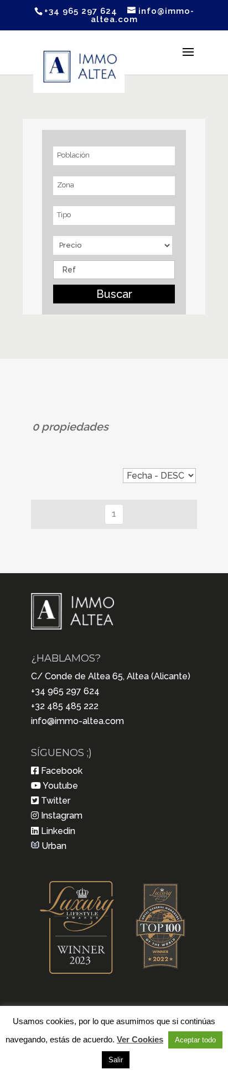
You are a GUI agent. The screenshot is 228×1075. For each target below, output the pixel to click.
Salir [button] (115, 1060)
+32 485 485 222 (65, 706)
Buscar (114, 294)
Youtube (60, 785)
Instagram (61, 815)
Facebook (61, 770)
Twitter (55, 800)
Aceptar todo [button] (195, 1040)
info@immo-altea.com (77, 721)
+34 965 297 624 (65, 691)
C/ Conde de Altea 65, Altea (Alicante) (110, 676)
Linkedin (58, 831)
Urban (54, 846)
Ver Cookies (140, 1039)
